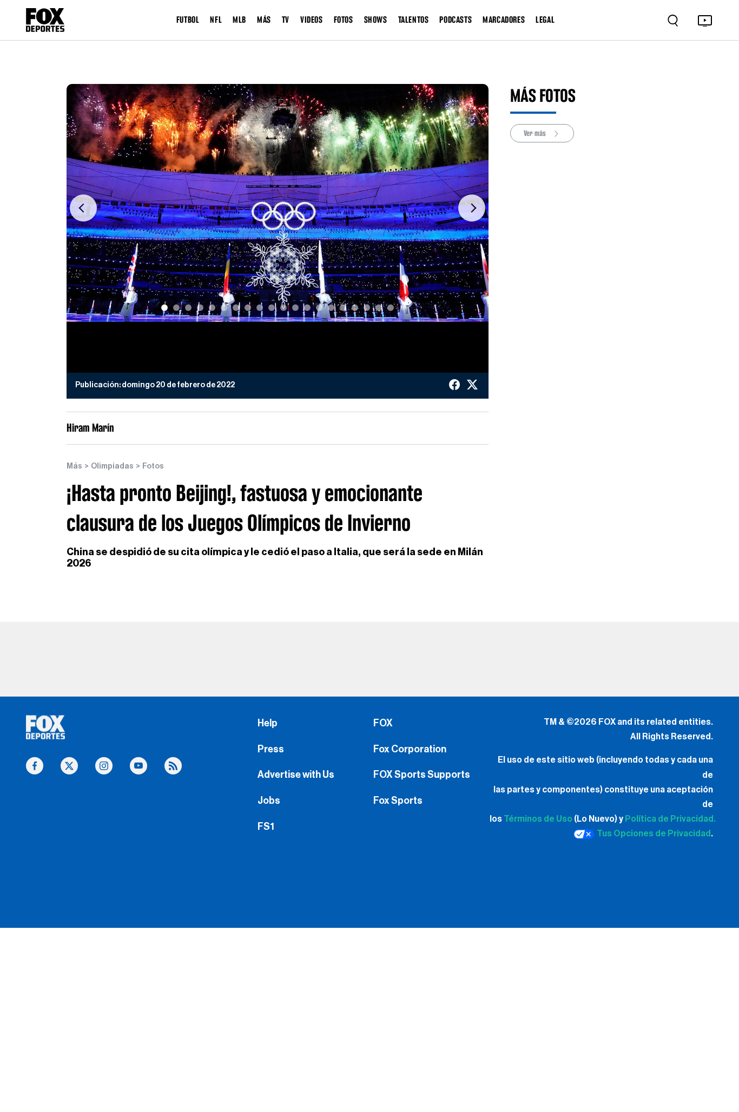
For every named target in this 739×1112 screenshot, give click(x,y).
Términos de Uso (538, 819)
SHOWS (375, 19)
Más (74, 466)
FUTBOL (188, 19)
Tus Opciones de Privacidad (654, 833)
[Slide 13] (307, 307)
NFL (216, 19)
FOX (383, 723)
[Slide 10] (271, 307)
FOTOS (343, 19)
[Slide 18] (367, 307)
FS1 (266, 826)
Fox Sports (398, 800)
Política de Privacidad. (670, 819)
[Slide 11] (283, 307)
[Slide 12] (295, 307)
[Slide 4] (200, 307)
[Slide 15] (331, 307)
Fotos (153, 466)
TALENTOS (413, 19)
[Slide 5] (212, 307)
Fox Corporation (409, 749)
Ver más (535, 133)
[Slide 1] (164, 307)
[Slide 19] (378, 307)
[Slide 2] (176, 307)
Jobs (269, 800)
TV (285, 19)
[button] (83, 208)
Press (271, 749)
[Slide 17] (355, 307)
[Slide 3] (188, 307)
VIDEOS (311, 19)
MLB (239, 19)
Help (268, 723)
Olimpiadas (112, 466)
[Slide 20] (390, 307)
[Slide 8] (248, 307)
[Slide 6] (224, 307)
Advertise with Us (296, 774)
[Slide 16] (343, 307)
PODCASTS (455, 19)
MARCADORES (504, 19)
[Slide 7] (236, 307)
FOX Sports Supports (421, 774)
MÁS (264, 19)
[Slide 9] (259, 307)
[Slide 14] (319, 307)
